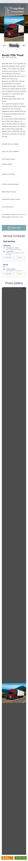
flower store (19, 217)
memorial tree (21, 214)
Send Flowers (19, 273)
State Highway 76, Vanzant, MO (14, 270)
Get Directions (8, 257)
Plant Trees (19, 257)
